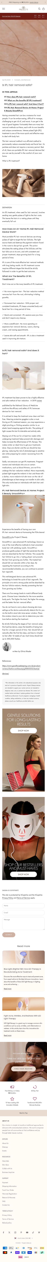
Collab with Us (7, 1168)
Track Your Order (8, 1190)
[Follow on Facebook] (3, 1232)
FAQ (3, 1201)
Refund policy (7, 1223)
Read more (7, 989)
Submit (9, 935)
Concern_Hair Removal (22, 80)
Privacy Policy (7, 898)
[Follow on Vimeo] (39, 1232)
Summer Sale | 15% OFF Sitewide (11, 16)
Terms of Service (23, 898)
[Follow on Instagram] (15, 1232)
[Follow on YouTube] (27, 1232)
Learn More (34, 2)
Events (4, 1151)
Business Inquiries (8, 1172)
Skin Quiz (5, 1165)
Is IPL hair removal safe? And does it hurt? (25, 104)
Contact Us (6, 1205)
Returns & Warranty (8, 1197)
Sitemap (5, 1147)
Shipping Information (9, 1186)
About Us (5, 1143)
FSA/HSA (5, 1161)
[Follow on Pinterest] (21, 1232)
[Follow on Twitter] (9, 1232)
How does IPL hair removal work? (21, 97)
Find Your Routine (23, 1069)
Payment (5, 1182)
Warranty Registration (9, 1194)
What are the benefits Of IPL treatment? (24, 100)
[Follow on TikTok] (33, 1232)
